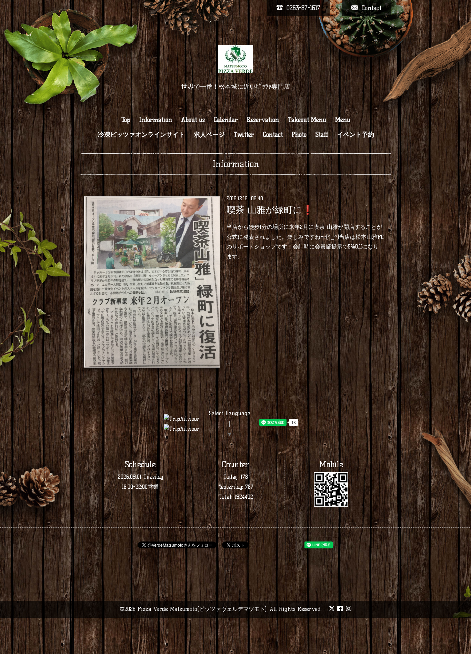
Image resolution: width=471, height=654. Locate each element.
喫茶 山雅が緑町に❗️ (270, 209)
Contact (273, 134)
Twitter (244, 134)
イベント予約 (355, 134)
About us (193, 120)
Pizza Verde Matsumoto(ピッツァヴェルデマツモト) (202, 609)
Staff (321, 134)
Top (125, 120)
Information (155, 120)
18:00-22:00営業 (140, 487)
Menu (342, 120)
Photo (299, 134)
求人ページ (209, 134)
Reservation (263, 120)
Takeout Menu (307, 120)
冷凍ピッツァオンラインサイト (141, 134)
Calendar (226, 120)
